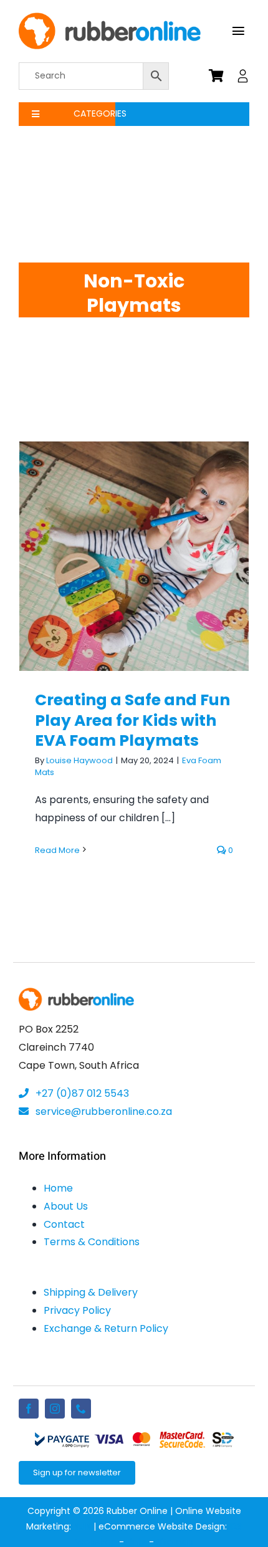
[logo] (110, 17)
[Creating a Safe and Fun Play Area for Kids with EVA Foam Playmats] (134, 556)
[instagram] (55, 1409)
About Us (66, 1206)
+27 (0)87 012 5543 (81, 1093)
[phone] (81, 1409)
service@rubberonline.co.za (102, 1111)
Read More (57, 850)
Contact (64, 1224)
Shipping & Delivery (91, 1292)
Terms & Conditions (92, 1242)
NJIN (82, 1526)
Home (58, 1188)
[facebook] (29, 1409)
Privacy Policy (77, 1310)
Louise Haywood (79, 760)
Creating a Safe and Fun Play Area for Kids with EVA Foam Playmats (134, 526)
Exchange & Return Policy (106, 1328)
